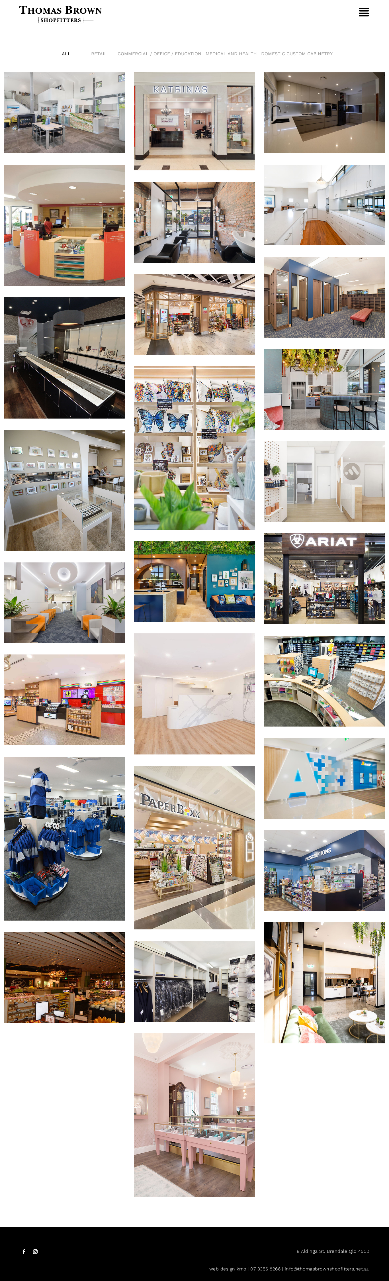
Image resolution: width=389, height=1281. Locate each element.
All (66, 53)
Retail (99, 53)
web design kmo (227, 1269)
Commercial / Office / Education (159, 53)
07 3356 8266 (265, 1269)
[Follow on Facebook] (23, 1251)
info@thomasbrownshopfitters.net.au (327, 1269)
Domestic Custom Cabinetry (297, 53)
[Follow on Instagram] (35, 1251)
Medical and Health (231, 53)
